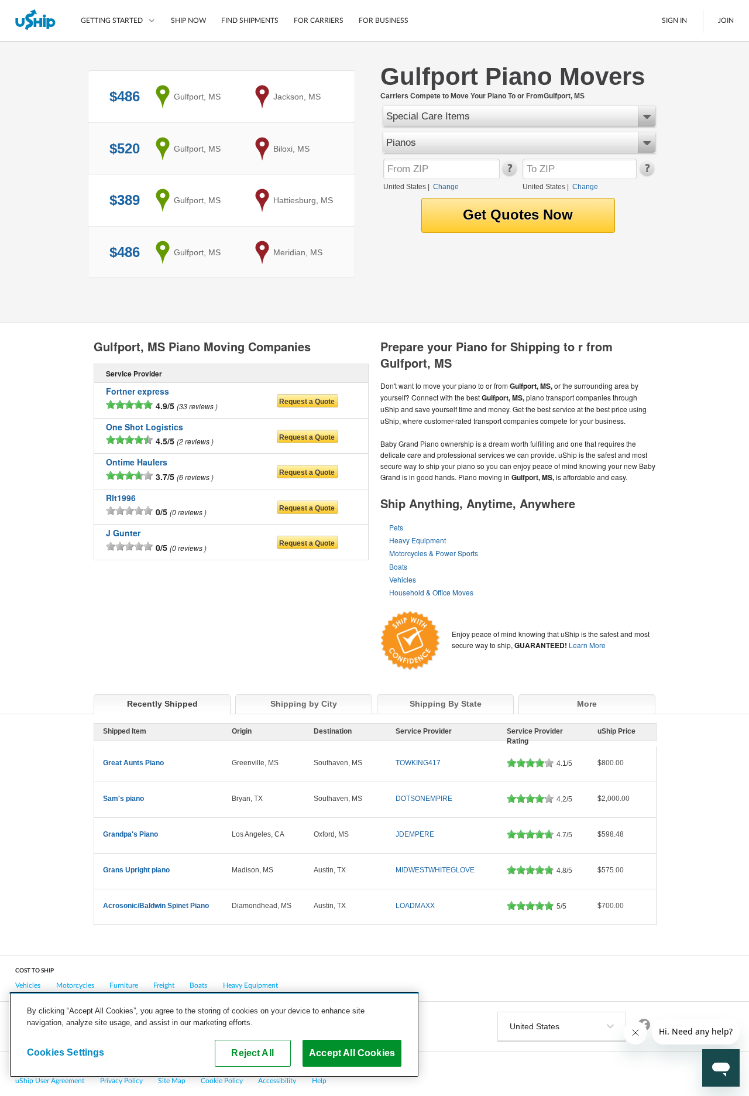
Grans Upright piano (136, 870)
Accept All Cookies (352, 1052)
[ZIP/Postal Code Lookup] (509, 173)
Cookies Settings (66, 1052)
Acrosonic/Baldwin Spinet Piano (156, 906)
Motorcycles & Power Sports (433, 553)
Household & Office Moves (431, 592)
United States (404, 187)
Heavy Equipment (417, 540)
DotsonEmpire (424, 798)
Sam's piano (123, 798)
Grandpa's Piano (130, 834)
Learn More (587, 645)
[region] (214, 1034)
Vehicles (402, 579)
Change (446, 187)
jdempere (415, 834)
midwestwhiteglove (435, 870)
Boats (398, 566)
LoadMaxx (415, 906)
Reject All (252, 1052)
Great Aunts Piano (133, 763)
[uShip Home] (36, 20)
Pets (396, 527)
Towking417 (418, 763)
